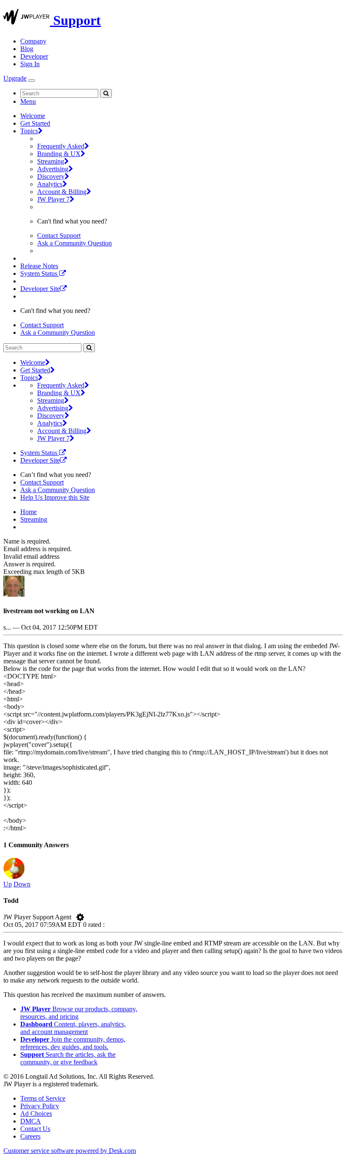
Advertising (52, 168)
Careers (30, 1136)
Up (7, 884)
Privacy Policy (39, 1106)
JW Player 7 (53, 199)
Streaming (50, 161)
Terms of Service (42, 1098)
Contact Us (35, 1128)
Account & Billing (61, 191)
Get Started (35, 123)
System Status (39, 273)
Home (28, 511)
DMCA (30, 1121)
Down (22, 884)
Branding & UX (59, 153)
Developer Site (40, 288)
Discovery (51, 176)
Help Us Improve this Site (54, 497)
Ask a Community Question (74, 243)
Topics (29, 131)
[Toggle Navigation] (31, 80)
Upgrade (15, 78)
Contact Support (59, 235)
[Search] (106, 93)
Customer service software (69, 1150)
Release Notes (39, 265)
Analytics (49, 184)
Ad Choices (36, 1113)
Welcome (32, 115)
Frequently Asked (60, 146)
